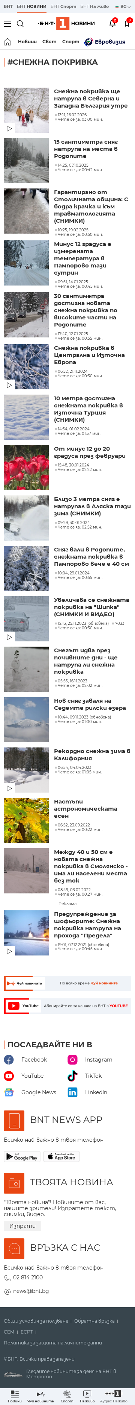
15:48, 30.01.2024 (73, 465)
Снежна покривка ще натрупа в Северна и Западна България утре (91, 98)
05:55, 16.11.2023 (72, 681)
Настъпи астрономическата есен (85, 808)
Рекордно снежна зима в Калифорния (92, 754)
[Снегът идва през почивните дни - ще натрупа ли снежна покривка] (27, 670)
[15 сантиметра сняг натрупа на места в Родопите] (27, 161)
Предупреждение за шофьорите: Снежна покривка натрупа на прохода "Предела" (87, 924)
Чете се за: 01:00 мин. (80, 722)
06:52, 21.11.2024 (73, 371)
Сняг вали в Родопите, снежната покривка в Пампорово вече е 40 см (91, 556)
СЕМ (9, 1332)
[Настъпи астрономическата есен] (27, 821)
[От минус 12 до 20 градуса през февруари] (27, 468)
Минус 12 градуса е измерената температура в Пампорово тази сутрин (82, 258)
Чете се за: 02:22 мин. (80, 470)
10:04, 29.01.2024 (74, 573)
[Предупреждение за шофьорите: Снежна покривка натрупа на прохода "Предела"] (27, 933)
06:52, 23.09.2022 (74, 825)
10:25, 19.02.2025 (73, 230)
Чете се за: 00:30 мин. (80, 376)
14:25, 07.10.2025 (73, 165)
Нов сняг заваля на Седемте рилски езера (90, 704)
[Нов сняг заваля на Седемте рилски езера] (27, 720)
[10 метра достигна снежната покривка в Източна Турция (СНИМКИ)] (27, 418)
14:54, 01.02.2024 (74, 429)
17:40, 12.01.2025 (73, 334)
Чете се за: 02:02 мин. (80, 686)
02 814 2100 (28, 1277)
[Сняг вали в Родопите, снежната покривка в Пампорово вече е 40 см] (27, 569)
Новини (27, 41)
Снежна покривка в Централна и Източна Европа (89, 355)
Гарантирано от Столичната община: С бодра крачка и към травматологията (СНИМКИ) (91, 206)
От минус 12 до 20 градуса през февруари (90, 452)
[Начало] (8, 41)
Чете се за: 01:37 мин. (79, 433)
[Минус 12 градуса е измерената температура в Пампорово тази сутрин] (27, 263)
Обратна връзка (94, 1321)
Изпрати (22, 1226)
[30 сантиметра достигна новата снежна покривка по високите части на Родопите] (27, 315)
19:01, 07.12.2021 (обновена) (83, 945)
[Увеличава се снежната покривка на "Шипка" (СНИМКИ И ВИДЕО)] (27, 619)
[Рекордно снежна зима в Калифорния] (27, 770)
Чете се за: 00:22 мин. (80, 830)
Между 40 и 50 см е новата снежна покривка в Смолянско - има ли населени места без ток (91, 866)
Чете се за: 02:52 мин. (80, 527)
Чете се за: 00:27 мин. (80, 894)
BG (124, 6)
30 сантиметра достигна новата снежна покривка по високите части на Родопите (85, 310)
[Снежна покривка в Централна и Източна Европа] (27, 367)
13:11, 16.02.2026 (72, 115)
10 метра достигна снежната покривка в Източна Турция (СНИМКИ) (88, 409)
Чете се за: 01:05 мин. (80, 772)
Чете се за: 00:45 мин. (80, 286)
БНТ (8, 6)
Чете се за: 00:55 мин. (80, 338)
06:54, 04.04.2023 (75, 768)
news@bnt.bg (31, 1291)
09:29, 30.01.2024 (74, 523)
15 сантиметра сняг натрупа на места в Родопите (86, 148)
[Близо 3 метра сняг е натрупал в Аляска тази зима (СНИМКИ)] (27, 518)
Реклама (67, 903)
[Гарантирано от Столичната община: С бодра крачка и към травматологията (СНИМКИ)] (27, 211)
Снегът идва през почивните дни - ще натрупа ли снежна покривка (86, 661)
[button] (113, 1396)
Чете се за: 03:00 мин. (80, 119)
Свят (49, 41)
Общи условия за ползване (36, 1321)
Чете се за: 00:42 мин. (80, 170)
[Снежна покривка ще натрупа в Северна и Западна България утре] (27, 111)
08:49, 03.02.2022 (74, 890)
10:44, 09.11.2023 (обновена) (84, 717)
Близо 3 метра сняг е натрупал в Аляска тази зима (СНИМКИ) (92, 506)
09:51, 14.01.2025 (73, 282)
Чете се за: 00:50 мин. (80, 234)
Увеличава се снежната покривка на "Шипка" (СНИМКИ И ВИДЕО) (91, 607)
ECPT (27, 1332)
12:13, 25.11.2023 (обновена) (83, 623)
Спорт (71, 41)
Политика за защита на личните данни (53, 1343)
